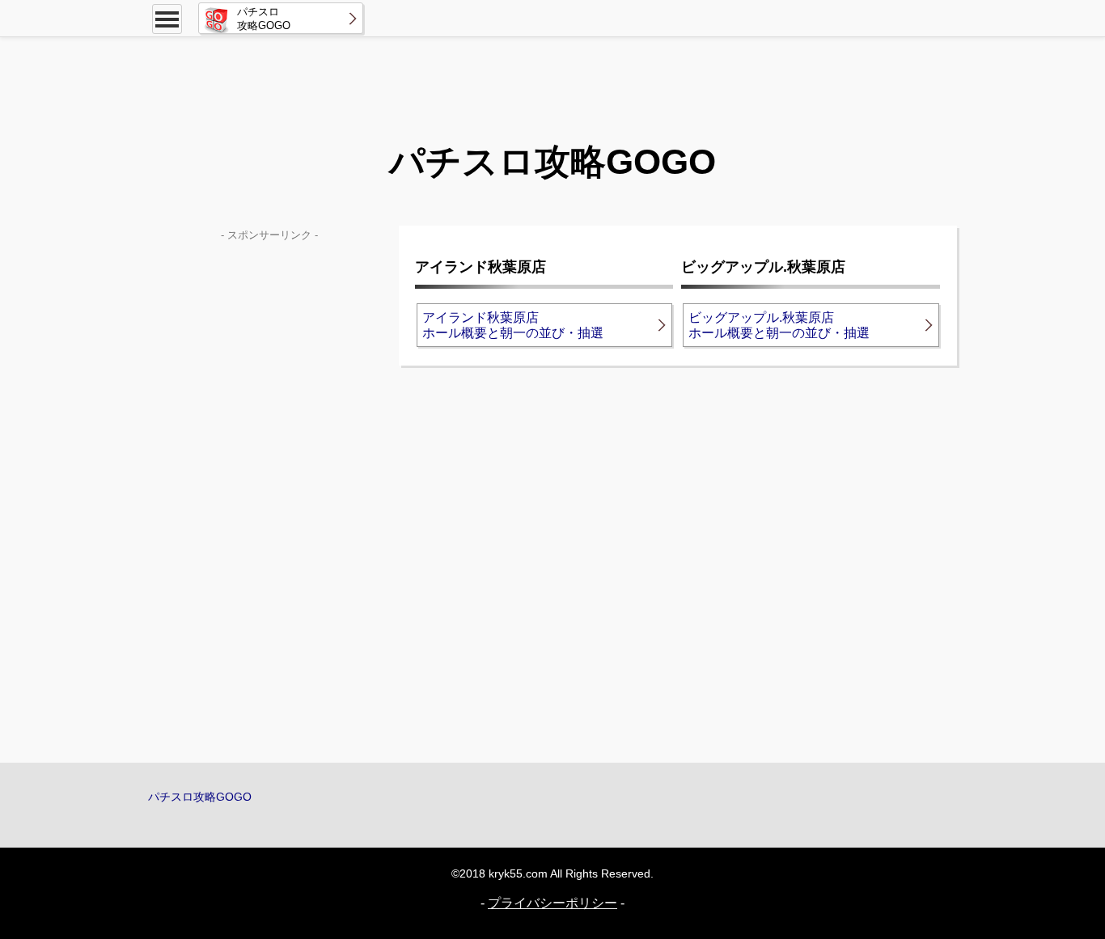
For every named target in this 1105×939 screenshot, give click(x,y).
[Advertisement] (552, 76)
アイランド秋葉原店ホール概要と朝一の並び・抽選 (512, 325)
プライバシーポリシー (552, 903)
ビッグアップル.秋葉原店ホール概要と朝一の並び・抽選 (779, 325)
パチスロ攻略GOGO (200, 796)
